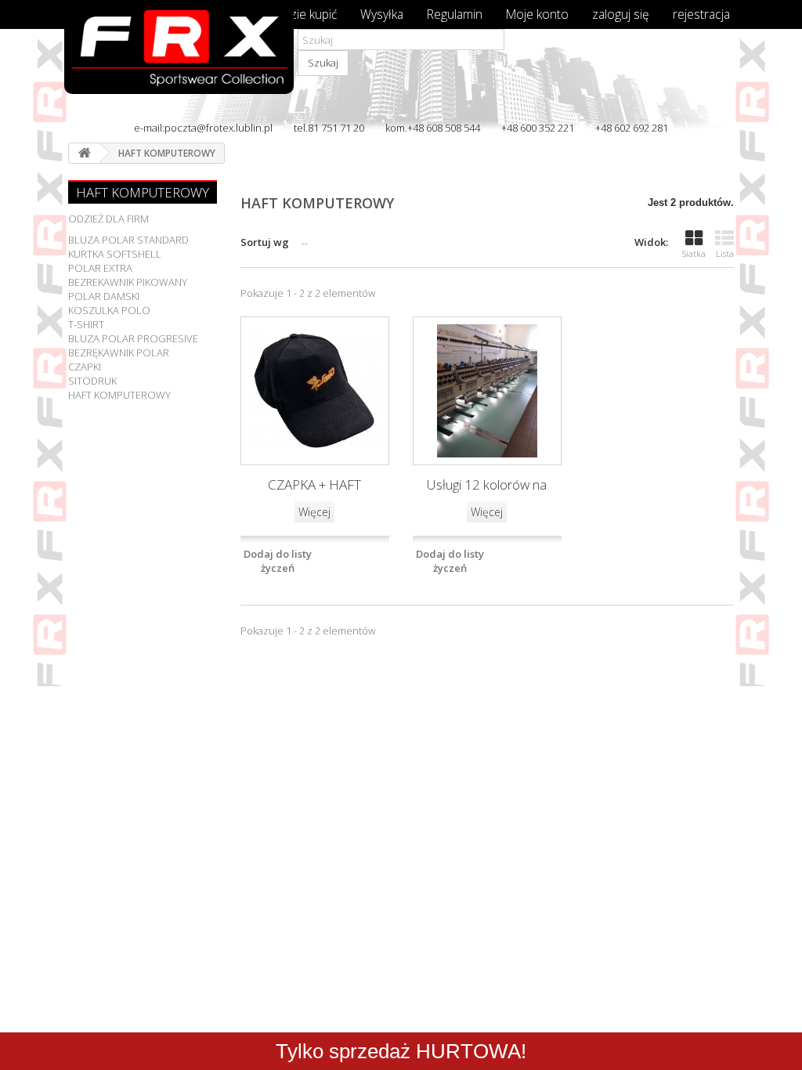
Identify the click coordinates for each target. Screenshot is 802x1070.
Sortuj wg (264, 242)
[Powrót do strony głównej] (84, 153)
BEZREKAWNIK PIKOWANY (127, 282)
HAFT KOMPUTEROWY (119, 395)
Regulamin (454, 14)
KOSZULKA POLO (109, 310)
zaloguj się (620, 14)
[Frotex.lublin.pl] (171, 75)
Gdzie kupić (306, 14)
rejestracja (701, 14)
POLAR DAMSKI (103, 296)
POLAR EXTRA (100, 268)
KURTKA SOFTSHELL (114, 254)
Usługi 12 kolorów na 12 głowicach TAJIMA (487, 485)
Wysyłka (381, 14)
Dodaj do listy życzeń (278, 561)
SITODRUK (92, 381)
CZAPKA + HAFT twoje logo (314, 485)
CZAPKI (84, 367)
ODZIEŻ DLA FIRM (108, 218)
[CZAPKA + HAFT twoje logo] (314, 390)
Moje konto (537, 14)
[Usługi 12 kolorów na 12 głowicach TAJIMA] (487, 390)
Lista (725, 253)
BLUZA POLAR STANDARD (128, 240)
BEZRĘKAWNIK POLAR (118, 352)
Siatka (694, 253)
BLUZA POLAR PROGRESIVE (133, 338)
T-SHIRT (86, 324)
